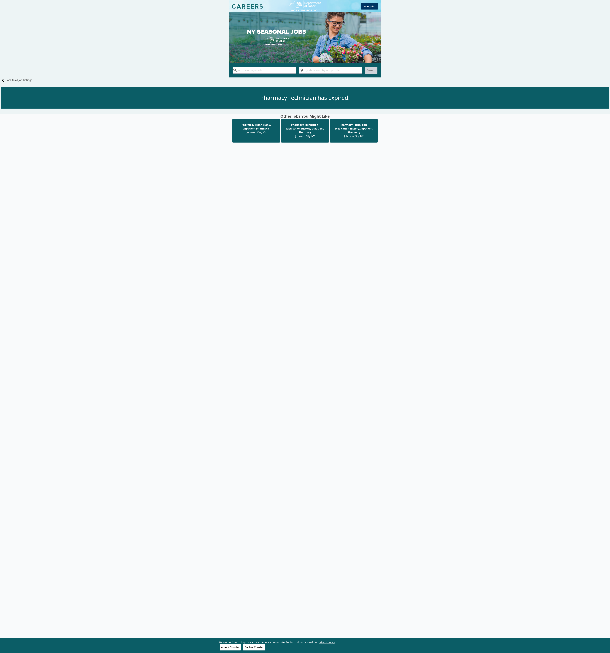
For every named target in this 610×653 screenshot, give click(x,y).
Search (371, 70)
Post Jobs (369, 6)
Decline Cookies (254, 647)
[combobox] (264, 70)
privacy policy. (327, 642)
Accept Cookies (230, 647)
